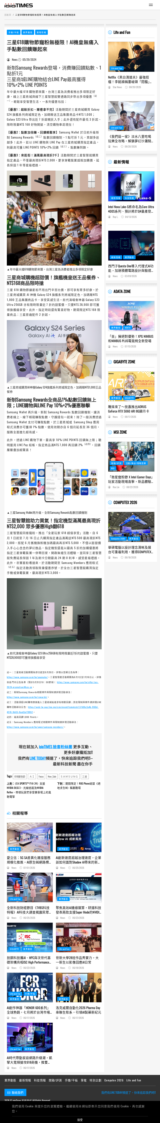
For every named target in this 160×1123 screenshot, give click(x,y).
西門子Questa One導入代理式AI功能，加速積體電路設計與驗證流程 (131, 268)
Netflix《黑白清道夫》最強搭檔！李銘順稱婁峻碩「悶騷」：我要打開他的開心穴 (130, 79)
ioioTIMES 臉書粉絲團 (55, 746)
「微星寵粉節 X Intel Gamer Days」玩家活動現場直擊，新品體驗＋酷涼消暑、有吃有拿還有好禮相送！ (131, 479)
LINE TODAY (38, 758)
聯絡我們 (17, 1092)
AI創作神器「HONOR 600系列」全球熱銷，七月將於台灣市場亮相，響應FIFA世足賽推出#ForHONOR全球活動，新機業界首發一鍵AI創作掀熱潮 (29, 1009)
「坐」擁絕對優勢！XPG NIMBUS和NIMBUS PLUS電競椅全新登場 (130, 338)
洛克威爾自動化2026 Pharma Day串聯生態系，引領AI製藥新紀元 (78, 1009)
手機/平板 (13, 32)
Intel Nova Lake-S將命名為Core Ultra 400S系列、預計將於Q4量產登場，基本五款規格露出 (131, 208)
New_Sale (52, 776)
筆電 (84, 1080)
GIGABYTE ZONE (124, 361)
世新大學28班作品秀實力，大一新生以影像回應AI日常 (77, 959)
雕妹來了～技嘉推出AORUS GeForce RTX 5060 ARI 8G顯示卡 (128, 408)
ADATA (128, 327)
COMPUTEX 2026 (125, 502)
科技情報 (129, 198)
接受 (80, 1120)
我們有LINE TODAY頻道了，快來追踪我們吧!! (128, 1092)
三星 (84, 776)
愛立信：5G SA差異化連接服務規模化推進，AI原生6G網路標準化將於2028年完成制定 (29, 859)
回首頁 (8, 14)
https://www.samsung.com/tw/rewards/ (27, 697)
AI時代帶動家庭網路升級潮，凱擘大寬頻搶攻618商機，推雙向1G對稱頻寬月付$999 (29, 1059)
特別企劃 (95, 1080)
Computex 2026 (118, 538)
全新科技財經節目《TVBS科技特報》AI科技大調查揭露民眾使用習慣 (29, 909)
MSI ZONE (120, 432)
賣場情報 (41, 32)
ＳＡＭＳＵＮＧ (69, 776)
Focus (41, 776)
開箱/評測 (116, 463)
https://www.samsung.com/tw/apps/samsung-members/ (35, 726)
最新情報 (121, 162)
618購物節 (19, 776)
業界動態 (28, 32)
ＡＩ (32, 776)
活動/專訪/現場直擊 (136, 463)
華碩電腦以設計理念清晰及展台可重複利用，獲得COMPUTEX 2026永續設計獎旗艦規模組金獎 (131, 549)
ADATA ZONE (122, 291)
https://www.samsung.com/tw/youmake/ (27, 677)
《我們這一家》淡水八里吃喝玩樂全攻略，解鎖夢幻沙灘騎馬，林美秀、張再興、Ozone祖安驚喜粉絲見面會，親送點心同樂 (130, 138)
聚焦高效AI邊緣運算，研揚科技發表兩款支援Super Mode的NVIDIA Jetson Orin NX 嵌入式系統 (78, 909)
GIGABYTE (14, 948)
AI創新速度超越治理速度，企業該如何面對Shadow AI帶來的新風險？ (78, 859)
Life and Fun (15, 898)
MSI (113, 468)
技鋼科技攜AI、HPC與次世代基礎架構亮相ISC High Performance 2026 (29, 959)
